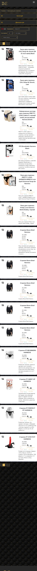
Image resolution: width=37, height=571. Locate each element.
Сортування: (10, 28)
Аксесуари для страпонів (14, 11)
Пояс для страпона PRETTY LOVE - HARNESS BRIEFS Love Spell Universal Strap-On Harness (27, 179)
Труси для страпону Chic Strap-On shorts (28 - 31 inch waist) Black (27, 51)
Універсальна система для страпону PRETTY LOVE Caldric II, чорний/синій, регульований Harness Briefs (27, 115)
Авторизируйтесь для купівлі (30, 62)
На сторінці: (4, 33)
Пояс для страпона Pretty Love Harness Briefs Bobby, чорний (27, 207)
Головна (3, 11)
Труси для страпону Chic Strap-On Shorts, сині (27, 82)
